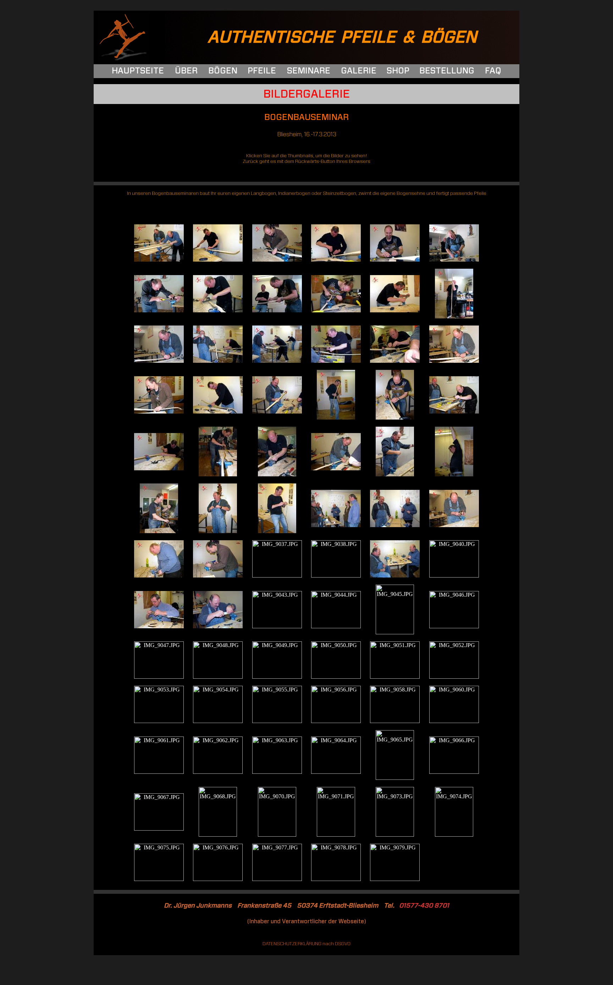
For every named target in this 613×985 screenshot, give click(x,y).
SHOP (398, 71)
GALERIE (358, 71)
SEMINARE (308, 71)
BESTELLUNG (446, 71)
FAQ (493, 71)
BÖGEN (222, 71)
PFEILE (262, 71)
